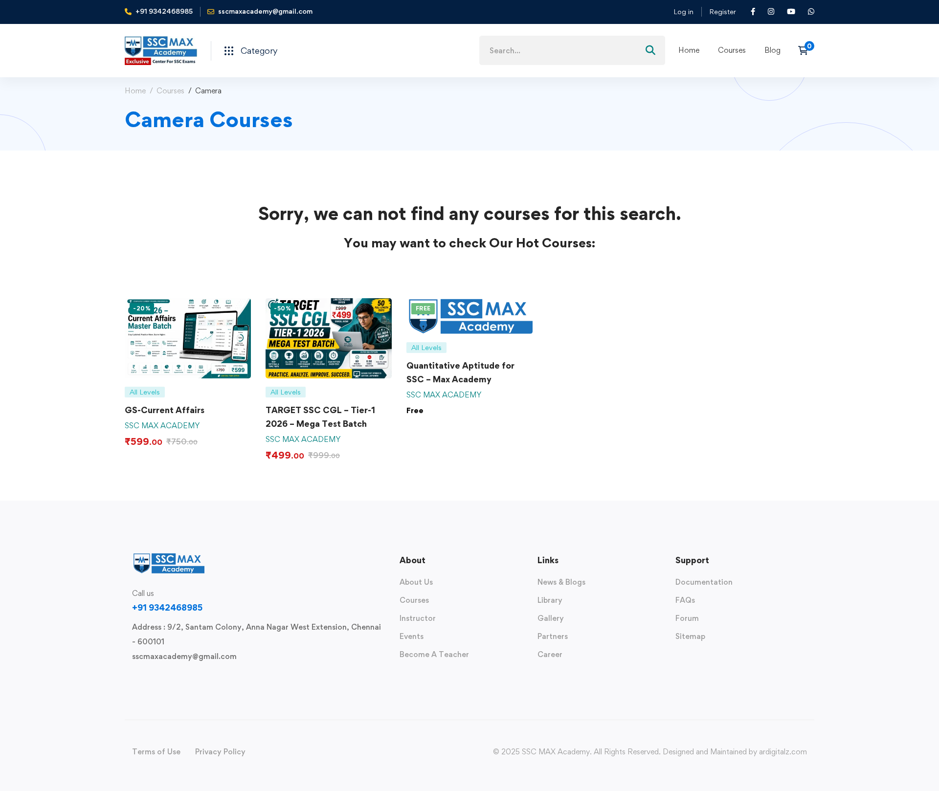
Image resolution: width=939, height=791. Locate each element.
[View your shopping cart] (806, 50)
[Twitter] (132, 679)
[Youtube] (179, 679)
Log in (683, 11)
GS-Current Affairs (164, 410)
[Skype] (163, 679)
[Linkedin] (194, 679)
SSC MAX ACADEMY (162, 425)
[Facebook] (147, 679)
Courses (170, 90)
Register (722, 11)
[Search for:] (572, 50)
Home (135, 90)
